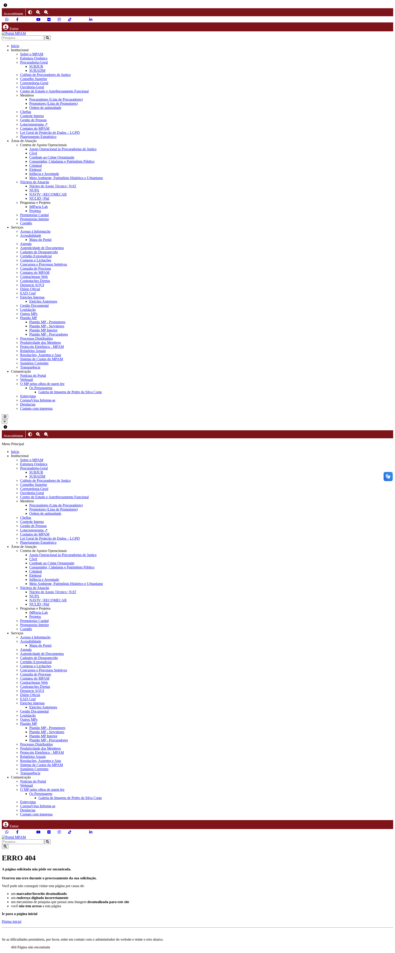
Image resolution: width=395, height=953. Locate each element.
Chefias (25, 112)
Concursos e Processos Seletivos (43, 264)
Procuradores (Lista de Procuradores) (56, 99)
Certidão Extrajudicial (36, 256)
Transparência (30, 367)
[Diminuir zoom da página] (46, 12)
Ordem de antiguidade (45, 108)
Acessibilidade (30, 235)
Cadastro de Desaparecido (39, 252)
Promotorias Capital (34, 215)
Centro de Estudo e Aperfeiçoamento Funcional (54, 91)
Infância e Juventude (44, 174)
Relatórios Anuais (33, 351)
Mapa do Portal (40, 240)
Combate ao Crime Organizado (51, 157)
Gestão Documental (34, 305)
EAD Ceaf (28, 293)
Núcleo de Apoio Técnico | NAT (52, 186)
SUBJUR (36, 66)
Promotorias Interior (34, 219)
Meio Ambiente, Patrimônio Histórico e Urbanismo (66, 178)
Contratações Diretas (35, 281)
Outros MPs (28, 314)
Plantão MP (28, 318)
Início (15, 46)
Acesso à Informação (35, 231)
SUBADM (37, 71)
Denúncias (27, 404)
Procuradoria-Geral (34, 62)
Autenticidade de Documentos (42, 248)
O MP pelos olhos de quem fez (42, 384)
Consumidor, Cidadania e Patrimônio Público (61, 161)
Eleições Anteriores (43, 301)
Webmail (26, 380)
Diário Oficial (30, 289)
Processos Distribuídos (36, 338)
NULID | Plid (39, 198)
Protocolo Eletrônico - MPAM (42, 347)
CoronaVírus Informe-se (37, 400)
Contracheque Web (34, 277)
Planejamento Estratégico (38, 137)
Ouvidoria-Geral (32, 87)
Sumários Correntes (34, 363)
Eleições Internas (32, 297)
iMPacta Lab (38, 207)
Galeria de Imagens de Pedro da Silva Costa (70, 392)
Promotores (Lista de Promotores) (53, 103)
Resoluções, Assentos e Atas (40, 355)
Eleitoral (35, 170)
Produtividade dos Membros (40, 343)
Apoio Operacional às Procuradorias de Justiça (62, 149)
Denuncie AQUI (32, 285)
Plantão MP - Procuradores (48, 334)
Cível (33, 153)
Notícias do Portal (33, 375)
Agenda (26, 244)
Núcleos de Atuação (34, 182)
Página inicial (11, 921)
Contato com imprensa (36, 408)
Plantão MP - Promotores (47, 322)
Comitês (26, 223)
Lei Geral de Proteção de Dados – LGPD (50, 133)
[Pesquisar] (47, 37)
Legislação (28, 310)
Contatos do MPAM (34, 128)
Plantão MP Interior (43, 330)
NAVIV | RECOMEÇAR (48, 194)
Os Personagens (40, 388)
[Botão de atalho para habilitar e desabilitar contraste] (30, 12)
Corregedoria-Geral (34, 83)
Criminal (35, 165)
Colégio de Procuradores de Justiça (45, 75)
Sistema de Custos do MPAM (41, 359)
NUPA (34, 190)
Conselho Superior (33, 79)
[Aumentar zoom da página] (38, 12)
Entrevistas (28, 396)
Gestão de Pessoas (33, 120)
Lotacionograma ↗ (34, 124)
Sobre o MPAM (31, 54)
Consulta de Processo (35, 268)
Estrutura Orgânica (33, 58)
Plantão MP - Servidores (46, 326)
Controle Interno (32, 116)
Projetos (35, 211)
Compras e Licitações (35, 260)
